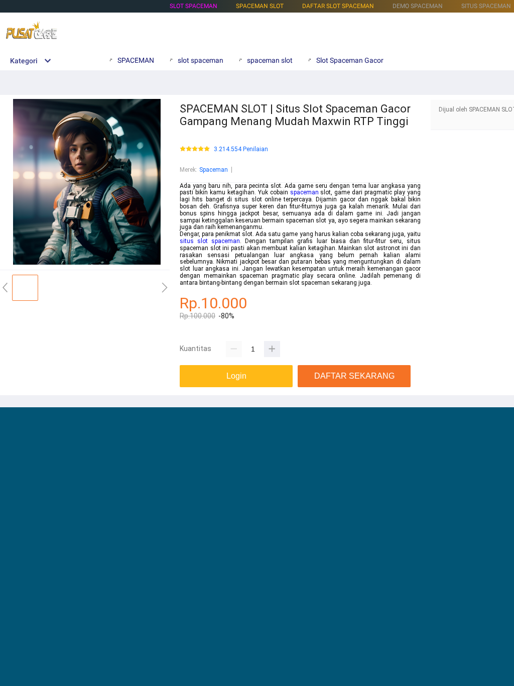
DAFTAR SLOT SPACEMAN (338, 6)
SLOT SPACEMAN (193, 6)
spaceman (304, 192)
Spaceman (213, 169)
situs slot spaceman (210, 241)
